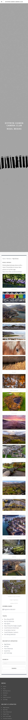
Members (9, 258)
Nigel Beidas (7, 644)
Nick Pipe (6, 646)
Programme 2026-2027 (9, 609)
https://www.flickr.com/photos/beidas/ (12, 271)
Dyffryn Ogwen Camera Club (14, 1)
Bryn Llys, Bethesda (9, 621)
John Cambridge (8, 653)
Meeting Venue (6, 691)
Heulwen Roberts (7, 718)
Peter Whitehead (8, 648)
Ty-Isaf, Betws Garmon (9, 630)
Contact (5, 695)
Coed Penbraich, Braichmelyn (11, 628)
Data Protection (7, 697)
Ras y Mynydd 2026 (9, 619)
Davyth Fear (7, 651)
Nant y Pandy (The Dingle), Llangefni (12, 625)
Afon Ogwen (7, 623)
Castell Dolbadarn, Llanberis (11, 632)
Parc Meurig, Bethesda (9, 634)
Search (14, 668)
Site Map (5, 699)
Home (4, 258)
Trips (4, 688)
